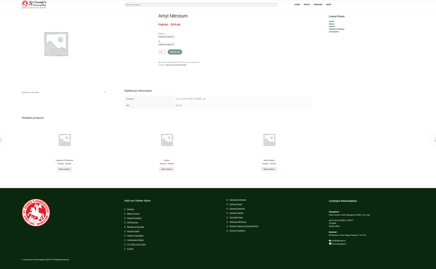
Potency (161, 34)
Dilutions (130, 209)
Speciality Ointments (237, 200)
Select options (64, 169)
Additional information (30, 92)
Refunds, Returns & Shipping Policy (243, 226)
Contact (130, 249)
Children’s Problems (336, 29)
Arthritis (332, 26)
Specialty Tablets (236, 213)
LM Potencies (132, 222)
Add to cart (175, 52)
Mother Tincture (133, 214)
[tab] (64, 92)
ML (159, 41)
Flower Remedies (134, 218)
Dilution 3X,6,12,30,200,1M (176, 65)
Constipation (334, 31)
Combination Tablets (135, 240)
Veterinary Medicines (237, 222)
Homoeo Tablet (133, 231)
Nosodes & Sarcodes (135, 227)
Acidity (331, 21)
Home (297, 4)
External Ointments (237, 209)
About (307, 4)
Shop (328, 4)
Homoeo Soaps (235, 204)
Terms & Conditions (237, 231)
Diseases (318, 4)
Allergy (331, 24)
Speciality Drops (236, 217)
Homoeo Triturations (135, 236)
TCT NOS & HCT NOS (136, 244)
